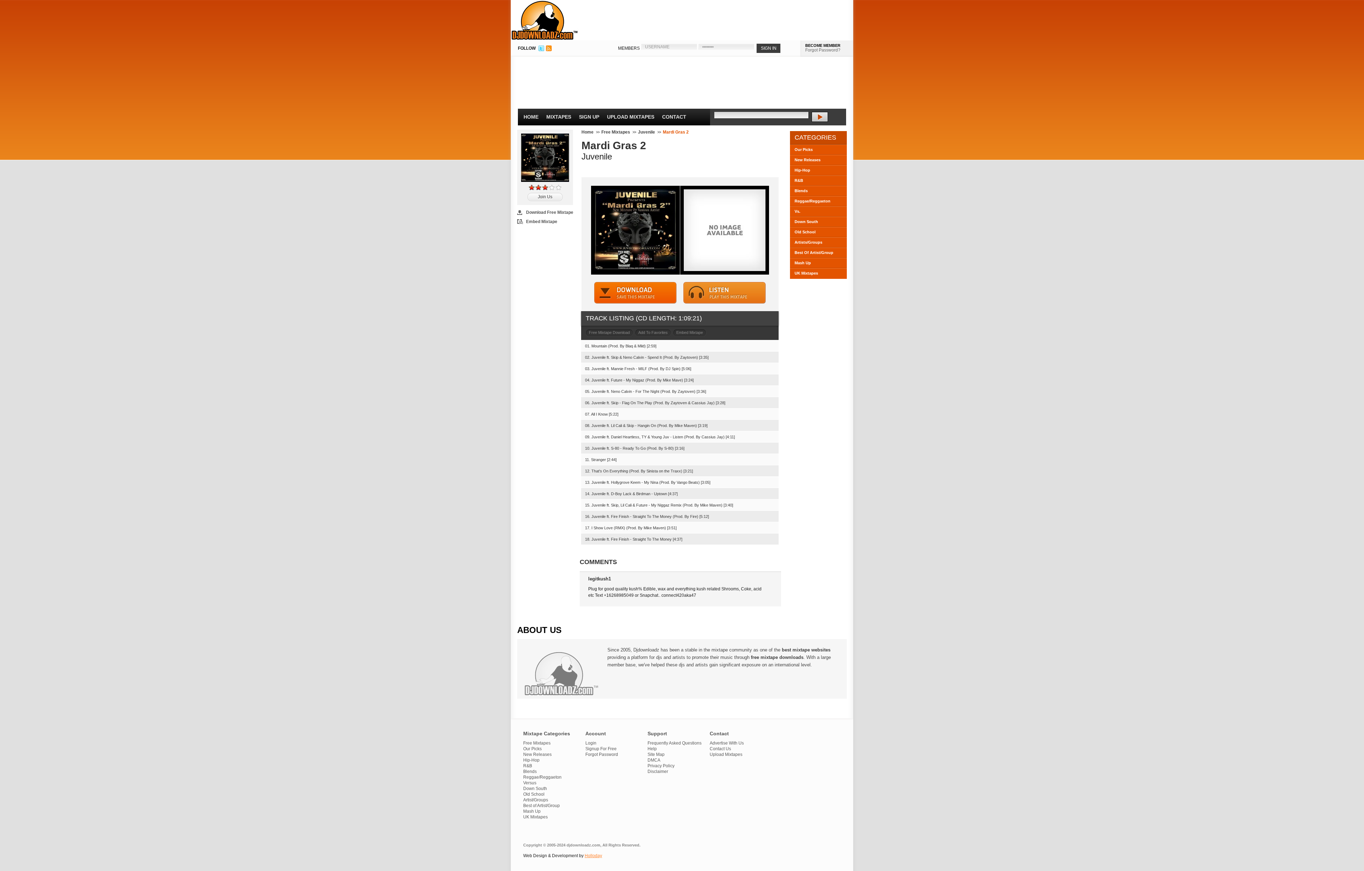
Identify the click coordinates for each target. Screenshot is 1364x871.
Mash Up (803, 263)
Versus (529, 782)
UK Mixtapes (806, 273)
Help (652, 748)
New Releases (808, 160)
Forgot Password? (822, 50)
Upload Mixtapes (630, 117)
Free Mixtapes (615, 132)
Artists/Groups (808, 242)
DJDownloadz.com (545, 20)
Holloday (593, 855)
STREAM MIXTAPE (724, 293)
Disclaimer (658, 771)
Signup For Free (601, 748)
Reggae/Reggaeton (812, 201)
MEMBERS (629, 48)
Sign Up (589, 117)
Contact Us (720, 748)
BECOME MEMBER (822, 45)
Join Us (545, 196)
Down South (806, 222)
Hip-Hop (802, 170)
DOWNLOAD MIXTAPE (635, 293)
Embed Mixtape (541, 221)
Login (590, 743)
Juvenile (646, 132)
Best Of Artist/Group (814, 252)
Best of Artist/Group (541, 805)
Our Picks (804, 149)
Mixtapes (558, 117)
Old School (805, 232)
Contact (674, 117)
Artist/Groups (535, 799)
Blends (801, 191)
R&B (799, 180)
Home (531, 117)
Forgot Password (601, 754)
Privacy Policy (661, 765)
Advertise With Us (727, 743)
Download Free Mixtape (549, 212)
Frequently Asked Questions (675, 743)
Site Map (656, 754)
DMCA (654, 760)
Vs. (797, 211)
